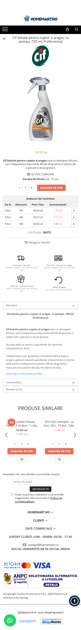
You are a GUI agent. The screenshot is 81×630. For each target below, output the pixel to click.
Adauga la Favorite (39, 242)
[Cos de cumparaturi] (67, 29)
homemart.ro (39, 512)
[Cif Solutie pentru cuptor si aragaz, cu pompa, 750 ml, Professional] (40, 108)
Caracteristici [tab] (13, 382)
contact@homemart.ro (42, 545)
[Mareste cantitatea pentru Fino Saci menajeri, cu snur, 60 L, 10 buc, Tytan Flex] (66, 444)
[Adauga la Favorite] (21, 459)
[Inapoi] (3, 38)
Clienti (39, 520)
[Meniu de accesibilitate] (74, 600)
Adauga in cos (51, 188)
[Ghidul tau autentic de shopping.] (27, 621)
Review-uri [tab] (14, 389)
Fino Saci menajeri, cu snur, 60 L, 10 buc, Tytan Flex (59, 423)
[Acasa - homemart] (40, 18)
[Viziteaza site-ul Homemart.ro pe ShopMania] (51, 621)
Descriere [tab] (11, 305)
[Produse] (5, 30)
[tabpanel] (40, 108)
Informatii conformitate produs (24, 373)
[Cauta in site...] (76, 29)
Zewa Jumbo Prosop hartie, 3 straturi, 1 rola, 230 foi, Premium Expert (22, 423)
